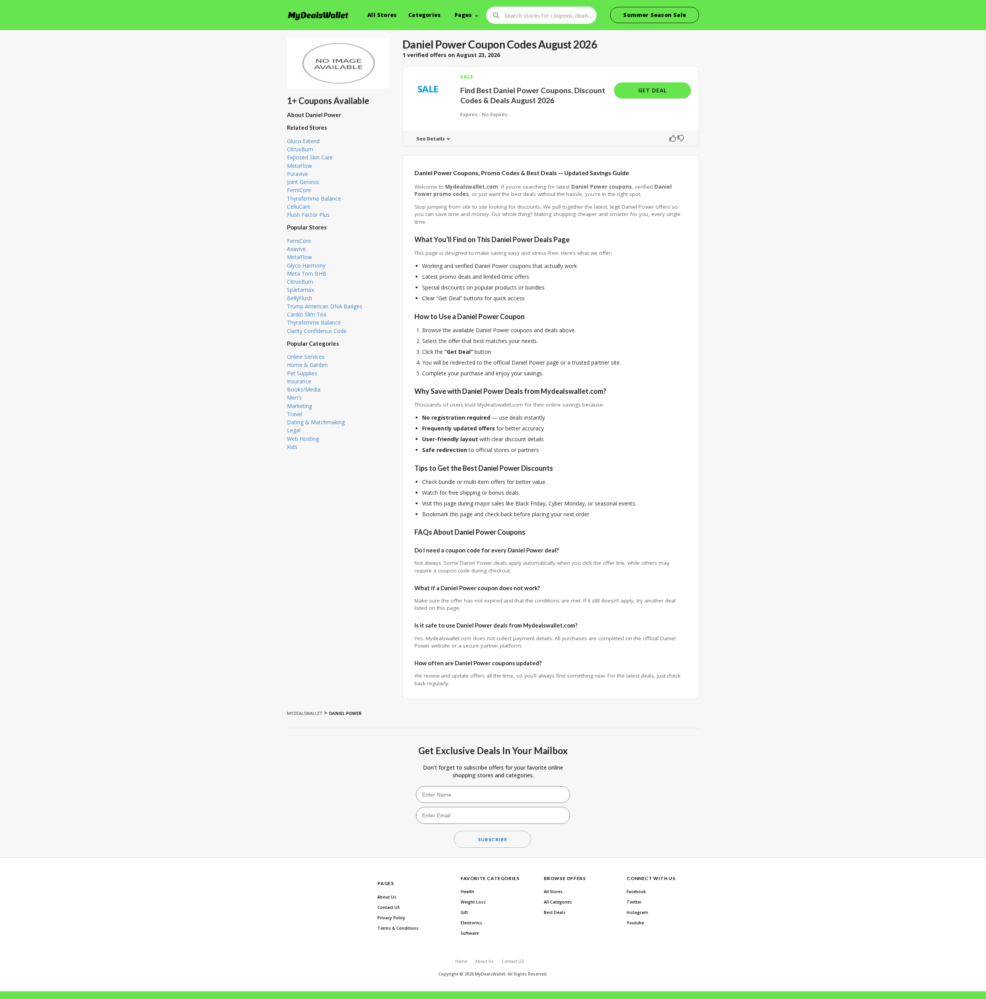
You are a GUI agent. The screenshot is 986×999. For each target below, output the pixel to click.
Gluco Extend (303, 141)
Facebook (636, 891)
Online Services (306, 356)
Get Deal (652, 90)
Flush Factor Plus (308, 214)
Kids (292, 446)
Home (461, 961)
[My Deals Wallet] (318, 16)
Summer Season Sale (654, 14)
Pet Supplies (302, 373)
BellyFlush (299, 298)
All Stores (382, 14)
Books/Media (303, 389)
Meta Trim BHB (306, 273)
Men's (294, 397)
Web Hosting (303, 438)
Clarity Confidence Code (317, 331)
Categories (424, 14)
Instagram (637, 912)
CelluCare (298, 206)
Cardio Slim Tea (306, 314)
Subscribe (492, 839)
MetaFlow (299, 165)
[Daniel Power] (338, 63)
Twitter (634, 902)
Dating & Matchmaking (316, 422)
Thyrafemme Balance (314, 198)
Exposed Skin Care (310, 157)
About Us (386, 897)
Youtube (635, 922)
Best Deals (554, 912)
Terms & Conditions (398, 928)
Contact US (388, 907)
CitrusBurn (300, 149)
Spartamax (300, 289)
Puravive (297, 173)
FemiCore (299, 190)
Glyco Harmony (306, 265)
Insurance (299, 381)
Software (470, 933)
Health (467, 891)
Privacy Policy (391, 917)
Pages (463, 14)
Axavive (296, 249)
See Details (430, 139)
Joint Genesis (303, 182)
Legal (293, 430)
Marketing (299, 406)
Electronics (471, 922)
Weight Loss (473, 902)
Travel (294, 414)
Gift (464, 912)
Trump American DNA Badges (324, 306)
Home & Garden (307, 364)
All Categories (558, 902)
